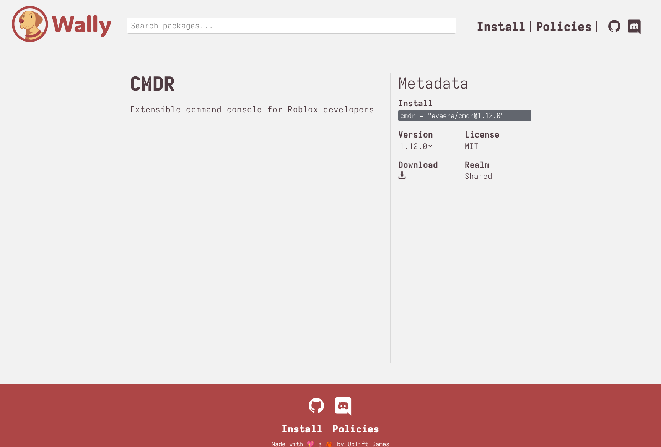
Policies (564, 26)
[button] (403, 174)
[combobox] (133, 25)
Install (501, 26)
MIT (472, 146)
